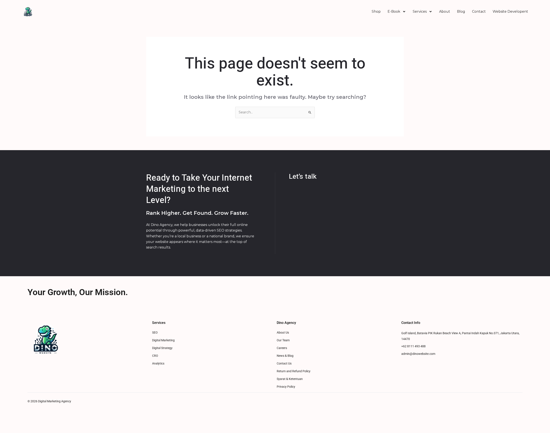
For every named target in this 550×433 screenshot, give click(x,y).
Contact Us (284, 363)
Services (420, 11)
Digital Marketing (163, 340)
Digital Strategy (162, 348)
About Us (283, 332)
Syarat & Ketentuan (290, 379)
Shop (376, 11)
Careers (282, 348)
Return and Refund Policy (293, 371)
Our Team (283, 340)
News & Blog (285, 356)
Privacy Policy (286, 387)
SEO (155, 332)
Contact (479, 11)
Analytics (158, 363)
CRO (155, 356)
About (444, 11)
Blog (461, 11)
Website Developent (510, 11)
